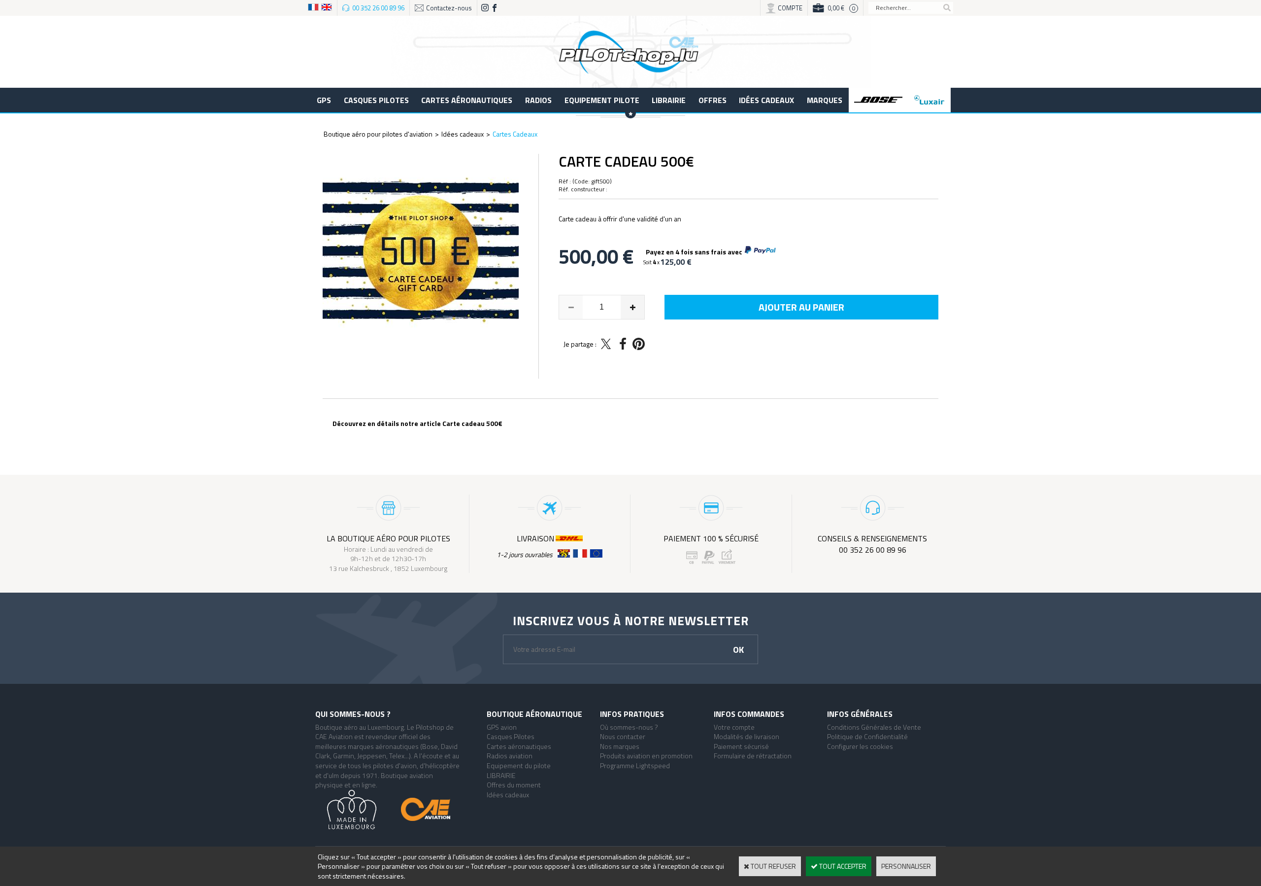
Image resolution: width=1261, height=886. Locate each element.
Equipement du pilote (519, 765)
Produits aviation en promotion (646, 755)
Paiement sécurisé (741, 746)
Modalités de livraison (746, 736)
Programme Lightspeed (635, 765)
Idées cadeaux (766, 100)
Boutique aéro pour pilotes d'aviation (378, 134)
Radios (538, 100)
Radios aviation (509, 755)
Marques (824, 100)
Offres (712, 100)
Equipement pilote (601, 100)
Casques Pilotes (376, 100)
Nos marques (619, 746)
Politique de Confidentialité (867, 736)
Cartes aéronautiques (466, 100)
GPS (324, 100)
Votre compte (734, 727)
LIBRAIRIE (669, 100)
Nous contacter (622, 736)
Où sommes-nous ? (629, 727)
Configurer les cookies (860, 746)
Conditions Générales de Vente (874, 727)
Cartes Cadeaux (515, 134)
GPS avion (502, 727)
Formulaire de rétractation (753, 755)
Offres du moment (514, 785)
